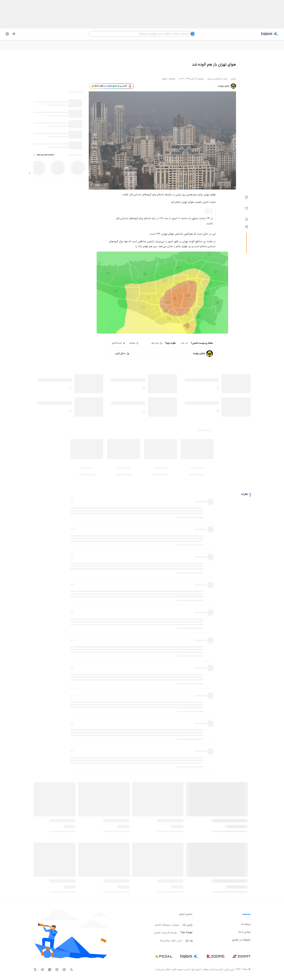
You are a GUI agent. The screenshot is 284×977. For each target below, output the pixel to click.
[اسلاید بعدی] (30, 173)
